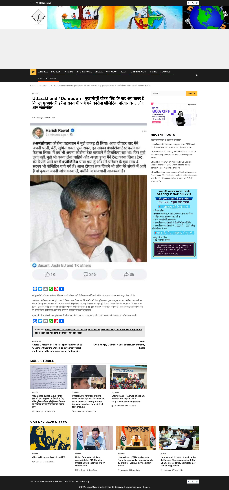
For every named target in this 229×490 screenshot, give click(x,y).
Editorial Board (47, 481)
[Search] (196, 75)
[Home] (33, 72)
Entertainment (138, 72)
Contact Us (69, 481)
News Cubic (50, 118)
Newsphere (130, 487)
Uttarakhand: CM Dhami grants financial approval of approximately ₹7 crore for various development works (173, 154)
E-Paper (59, 481)
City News (111, 72)
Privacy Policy (82, 481)
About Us (34, 481)
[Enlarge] (194, 192)
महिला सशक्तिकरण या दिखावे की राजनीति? (166, 140)
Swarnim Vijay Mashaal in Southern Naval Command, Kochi (119, 344)
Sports (153, 72)
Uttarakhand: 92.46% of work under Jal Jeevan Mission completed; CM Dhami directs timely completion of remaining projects (171, 165)
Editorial (43, 72)
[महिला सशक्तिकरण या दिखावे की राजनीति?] (50, 438)
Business (55, 72)
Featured (165, 72)
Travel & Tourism (47, 78)
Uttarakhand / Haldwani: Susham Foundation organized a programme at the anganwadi (128, 399)
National (68, 72)
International (84, 72)
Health (123, 72)
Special (99, 72)
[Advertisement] (114, 48)
